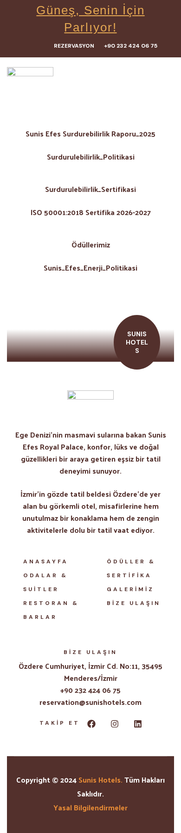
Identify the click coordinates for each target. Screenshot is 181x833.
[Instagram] (114, 724)
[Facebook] (91, 724)
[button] (79, 46)
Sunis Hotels (99, 779)
